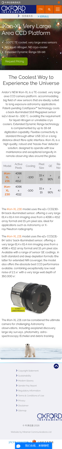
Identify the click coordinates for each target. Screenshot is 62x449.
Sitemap (22, 410)
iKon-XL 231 (7, 177)
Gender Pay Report (27, 385)
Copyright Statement (28, 370)
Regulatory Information (29, 390)
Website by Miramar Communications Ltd (31, 432)
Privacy (21, 400)
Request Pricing (14, 61)
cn (40, 9)
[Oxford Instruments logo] (12, 9)
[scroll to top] (56, 366)
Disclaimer (23, 405)
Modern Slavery (26, 380)
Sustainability (24, 375)
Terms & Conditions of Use (31, 395)
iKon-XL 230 (7, 190)
